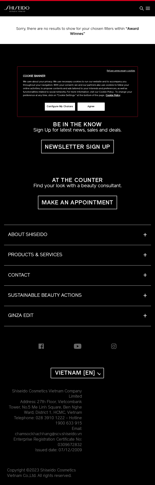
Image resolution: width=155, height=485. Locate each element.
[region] (77, 91)
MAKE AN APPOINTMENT (77, 203)
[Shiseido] (16, 9)
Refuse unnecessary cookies (121, 71)
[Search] (142, 9)
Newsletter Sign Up (77, 147)
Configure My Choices (60, 106)
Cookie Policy (113, 95)
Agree (91, 106)
